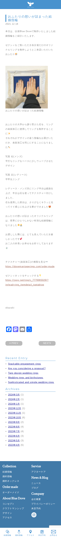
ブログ (34, 488)
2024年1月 (14, 404)
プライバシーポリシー (43, 504)
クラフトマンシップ (13, 508)
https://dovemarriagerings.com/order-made (30, 266)
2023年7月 (14, 431)
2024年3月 (14, 394)
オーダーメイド (11, 492)
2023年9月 (14, 422)
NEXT (46, 343)
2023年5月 (14, 440)
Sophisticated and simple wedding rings (31, 382)
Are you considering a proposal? (27, 368)
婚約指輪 (7, 476)
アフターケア (38, 471)
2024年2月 (14, 399)
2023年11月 (14, 413)
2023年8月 (14, 426)
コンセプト (9, 504)
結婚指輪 (7, 471)
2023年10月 (14, 417)
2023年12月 (14, 408)
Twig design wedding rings (23, 373)
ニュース (36, 483)
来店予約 (36, 508)
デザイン (7, 513)
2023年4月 (14, 445)
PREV (14, 343)
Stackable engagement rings (24, 364)
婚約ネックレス (11, 481)
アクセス (7, 517)
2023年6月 (14, 436)
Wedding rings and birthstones (25, 377)
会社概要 (36, 499)
